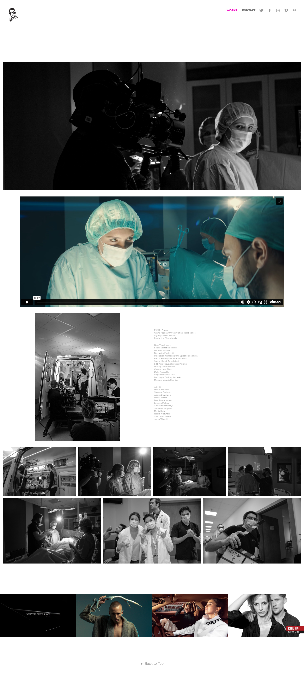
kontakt (248, 10)
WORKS (232, 10)
